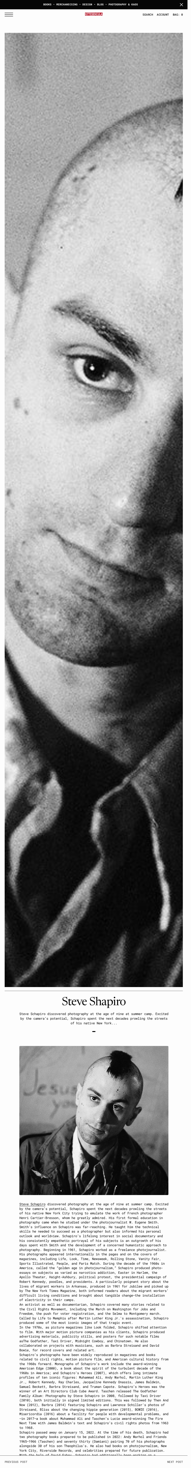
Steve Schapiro (32, 1204)
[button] (10, 15)
